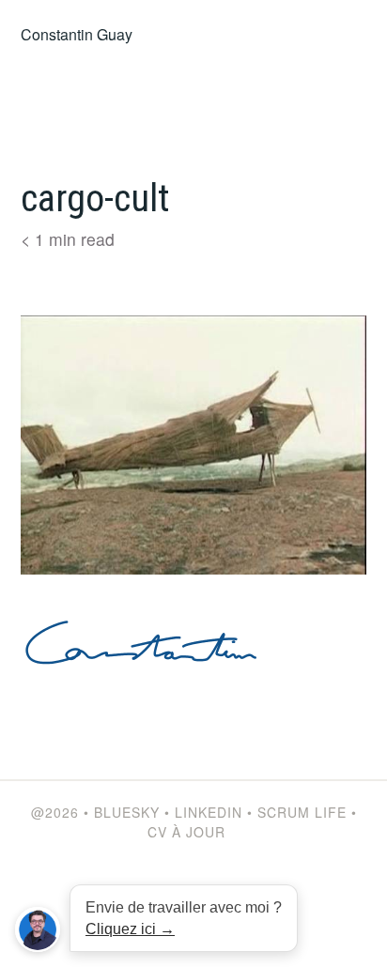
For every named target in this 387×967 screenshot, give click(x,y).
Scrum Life (302, 812)
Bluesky (127, 812)
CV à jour (186, 831)
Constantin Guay (76, 34)
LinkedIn (208, 812)
